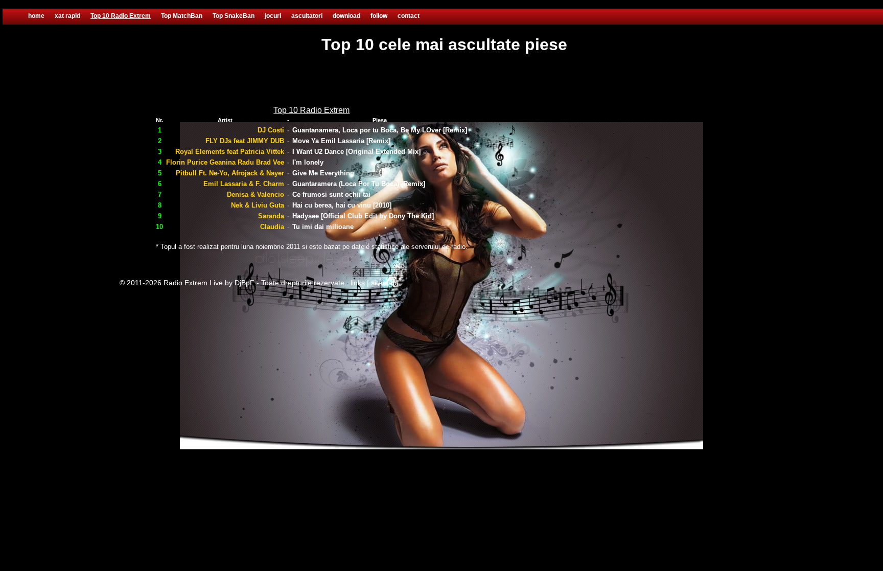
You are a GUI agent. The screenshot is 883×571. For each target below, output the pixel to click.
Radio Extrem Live (193, 283)
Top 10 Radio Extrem (120, 15)
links (358, 283)
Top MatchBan (181, 15)
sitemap (384, 283)
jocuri (273, 15)
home (36, 15)
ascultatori (306, 15)
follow (378, 15)
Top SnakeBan (233, 15)
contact (409, 15)
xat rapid (67, 15)
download (346, 15)
